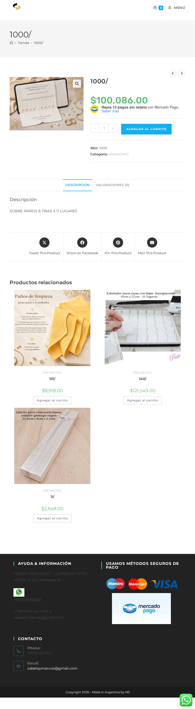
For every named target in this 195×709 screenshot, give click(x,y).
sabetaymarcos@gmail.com (52, 668)
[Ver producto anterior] (172, 73)
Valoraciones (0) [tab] (112, 185)
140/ (142, 378)
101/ (52, 378)
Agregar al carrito (146, 129)
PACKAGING (119, 154)
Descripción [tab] (78, 185)
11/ (52, 496)
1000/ (38, 43)
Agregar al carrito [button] (52, 400)
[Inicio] (11, 43)
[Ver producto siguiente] (181, 73)
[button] (77, 84)
